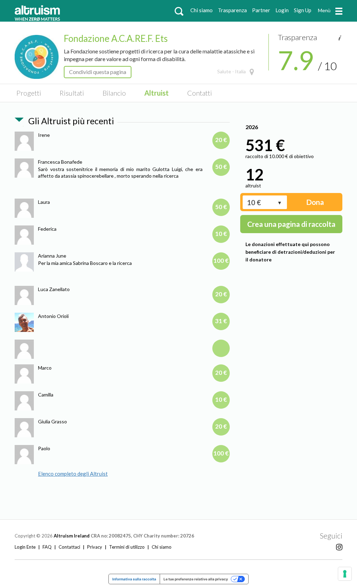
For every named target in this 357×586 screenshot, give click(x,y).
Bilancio (114, 93)
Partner (261, 10)
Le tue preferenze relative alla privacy (196, 579)
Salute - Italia (231, 71)
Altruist (156, 93)
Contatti (199, 93)
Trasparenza (232, 10)
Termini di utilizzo (127, 547)
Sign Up (302, 10)
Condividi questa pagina (97, 71)
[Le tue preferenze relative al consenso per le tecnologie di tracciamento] (344, 573)
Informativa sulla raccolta (134, 579)
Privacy (94, 547)
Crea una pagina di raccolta (291, 224)
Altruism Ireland (72, 536)
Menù (324, 10)
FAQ (47, 547)
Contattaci (69, 547)
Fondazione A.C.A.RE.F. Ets (116, 38)
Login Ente (25, 547)
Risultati (72, 93)
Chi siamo (201, 10)
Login (282, 10)
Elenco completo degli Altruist (73, 473)
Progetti (28, 93)
